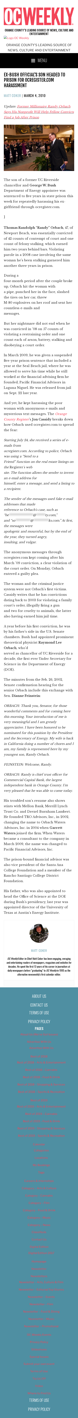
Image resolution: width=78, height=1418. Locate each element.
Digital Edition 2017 (41, 1253)
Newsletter (39, 1269)
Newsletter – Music (41, 1319)
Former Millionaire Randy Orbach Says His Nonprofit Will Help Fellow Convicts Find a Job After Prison (39, 112)
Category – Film (39, 1203)
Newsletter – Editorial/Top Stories (41, 1289)
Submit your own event (39, 1364)
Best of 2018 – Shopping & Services (41, 1084)
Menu (42, 60)
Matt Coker (12, 95)
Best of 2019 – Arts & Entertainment (41, 1106)
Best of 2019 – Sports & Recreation (41, 1135)
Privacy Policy (39, 1021)
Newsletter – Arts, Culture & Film (41, 1282)
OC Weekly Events (39, 1334)
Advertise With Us (39, 1041)
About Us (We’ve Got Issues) (39, 1034)
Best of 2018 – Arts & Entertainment (41, 1062)
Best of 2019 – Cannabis (41, 1114)
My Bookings (41, 1165)
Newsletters (39, 1276)
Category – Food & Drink (39, 1210)
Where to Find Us (39, 1393)
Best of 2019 (39, 1100)
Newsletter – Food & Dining (41, 1311)
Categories (41, 1150)
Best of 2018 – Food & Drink (41, 1077)
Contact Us (39, 1005)
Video (39, 1386)
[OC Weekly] (16, 38)
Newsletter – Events (41, 1297)
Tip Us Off (39, 1378)
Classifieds (39, 1232)
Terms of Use (39, 1012)
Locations (41, 1157)
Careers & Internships (39, 1181)
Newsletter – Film (41, 1304)
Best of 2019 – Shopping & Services (41, 1128)
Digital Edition (39, 1247)
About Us (39, 996)
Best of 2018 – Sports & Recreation (41, 1092)
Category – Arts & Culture (39, 1188)
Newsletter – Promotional (41, 1326)
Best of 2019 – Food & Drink (41, 1121)
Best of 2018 (39, 1056)
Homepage (39, 1261)
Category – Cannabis (39, 1195)
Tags (41, 1172)
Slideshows (39, 1349)
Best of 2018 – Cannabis (41, 1070)
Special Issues (39, 1357)
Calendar (39, 1144)
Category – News (39, 1225)
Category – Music (39, 1217)
